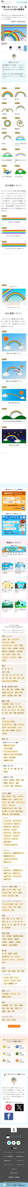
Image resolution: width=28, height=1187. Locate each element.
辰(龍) (9, 707)
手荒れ (18, 780)
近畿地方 (11, 942)
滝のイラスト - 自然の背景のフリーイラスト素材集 (20, 591)
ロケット (12, 959)
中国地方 (18, 942)
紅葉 (18, 654)
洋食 (12, 689)
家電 (18, 971)
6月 (21, 675)
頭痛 (11, 786)
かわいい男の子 (12, 727)
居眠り (21, 1005)
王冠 (12, 910)
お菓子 (4, 695)
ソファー (6, 980)
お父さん (18, 730)
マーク (5, 818)
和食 (7, 689)
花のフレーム (7, 853)
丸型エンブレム (18, 799)
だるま (8, 1019)
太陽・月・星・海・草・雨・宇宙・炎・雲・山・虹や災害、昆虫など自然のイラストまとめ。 (14, 554)
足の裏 (5, 771)
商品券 (14, 971)
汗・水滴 (11, 811)
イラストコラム (7, 1164)
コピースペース (20, 802)
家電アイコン (7, 873)
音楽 (3, 889)
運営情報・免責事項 (14, 1177)
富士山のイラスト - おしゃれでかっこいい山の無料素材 (7, 572)
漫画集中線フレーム (18, 853)
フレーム (6, 850)
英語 (20, 808)
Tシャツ (4, 907)
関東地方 (16, 939)
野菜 (15, 695)
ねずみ (12, 704)
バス (12, 956)
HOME (10, 49)
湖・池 (4, 924)
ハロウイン (5, 657)
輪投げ (20, 892)
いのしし (13, 710)
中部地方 (4, 942)
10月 (14, 678)
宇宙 (3, 921)
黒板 (3, 1008)
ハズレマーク (16, 832)
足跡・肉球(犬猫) (15, 814)
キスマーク (16, 835)
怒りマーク (7, 829)
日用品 (4, 971)
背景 (14, 796)
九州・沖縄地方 (13, 945)
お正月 (4, 639)
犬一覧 (22, 710)
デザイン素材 (6, 793)
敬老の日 (4, 651)
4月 (14, 675)
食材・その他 (19, 692)
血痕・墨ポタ (7, 841)
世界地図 (8, 936)
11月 (19, 678)
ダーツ (15, 892)
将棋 (14, 889)
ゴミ (19, 993)
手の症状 (11, 780)
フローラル (12, 805)
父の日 (9, 648)
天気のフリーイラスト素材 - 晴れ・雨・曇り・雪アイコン (7, 591)
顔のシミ (11, 783)
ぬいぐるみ (11, 895)
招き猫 (14, 1019)
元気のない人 (18, 786)
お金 (9, 971)
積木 (10, 892)
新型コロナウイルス (9, 745)
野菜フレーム (7, 862)
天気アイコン (16, 873)
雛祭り (13, 642)
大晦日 (20, 657)
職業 (15, 724)
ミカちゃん (21, 724)
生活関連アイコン (18, 870)
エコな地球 (5, 993)
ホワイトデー (6, 642)
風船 (17, 895)
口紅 (16, 904)
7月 (3, 678)
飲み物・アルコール (7, 692)
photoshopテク (20, 1156)
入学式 (16, 645)
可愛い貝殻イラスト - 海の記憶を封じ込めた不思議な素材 (20, 572)
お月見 (14, 654)
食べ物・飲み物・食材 (9, 686)
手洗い (5, 757)
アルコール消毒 (8, 748)
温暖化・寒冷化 (6, 996)
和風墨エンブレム (7, 799)
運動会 (4, 1011)
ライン (4, 802)
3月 (10, 675)
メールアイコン (17, 876)
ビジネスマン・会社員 (8, 721)
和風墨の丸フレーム (9, 856)
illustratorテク (7, 1160)
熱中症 (5, 780)
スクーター (5, 959)
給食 (7, 1008)
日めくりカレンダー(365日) (10, 681)
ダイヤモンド (6, 910)
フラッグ (4, 805)
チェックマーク (17, 820)
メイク (21, 904)
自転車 (15, 953)
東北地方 (10, 939)
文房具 (17, 1008)
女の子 (4, 727)
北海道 (4, 939)
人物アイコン (7, 876)
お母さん (4, 733)
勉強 (9, 1011)
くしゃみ (6, 786)
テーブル (6, 977)
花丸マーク (17, 823)
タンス (19, 980)
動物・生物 (6, 701)
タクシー (17, 956)
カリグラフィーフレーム (10, 859)
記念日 (4, 660)
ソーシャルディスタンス (10, 751)
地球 (3, 918)
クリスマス (13, 657)
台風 (15, 924)
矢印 (9, 802)
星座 (3, 1019)
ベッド (16, 977)
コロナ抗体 (12, 757)
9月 (10, 678)
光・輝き (4, 811)
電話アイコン (7, 879)
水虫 (22, 780)
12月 (23, 678)
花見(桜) (15, 648)
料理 (3, 689)
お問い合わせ (14, 1173)
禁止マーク (16, 826)
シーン (20, 727)
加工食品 (10, 695)
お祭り (8, 654)
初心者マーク (7, 826)
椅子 (11, 977)
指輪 (19, 907)
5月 (18, 675)
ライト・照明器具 (9, 983)
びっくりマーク (8, 823)
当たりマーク (7, 832)
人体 (5, 768)
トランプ (8, 889)
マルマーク (15, 838)
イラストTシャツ (20, 1152)
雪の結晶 (7, 927)
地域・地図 (6, 933)
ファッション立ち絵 (7, 904)
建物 (22, 971)
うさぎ (4, 707)
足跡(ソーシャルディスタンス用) (13, 754)
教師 (12, 1008)
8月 (7, 678)
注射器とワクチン (9, 760)
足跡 (3, 796)
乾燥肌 (5, 783)
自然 (3, 915)
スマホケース (20, 1160)
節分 (9, 639)
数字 (16, 808)
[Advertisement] (14, 268)
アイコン (6, 867)
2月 (7, 675)
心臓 (15, 768)
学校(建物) (5, 1005)
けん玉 (4, 895)
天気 (7, 918)
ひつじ (20, 707)
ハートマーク (7, 820)
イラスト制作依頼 (19, 49)
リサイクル (13, 993)
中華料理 (17, 689)
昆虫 (6, 713)
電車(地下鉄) (5, 956)
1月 (3, 675)
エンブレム (20, 796)
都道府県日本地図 (18, 936)
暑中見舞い (20, 651)
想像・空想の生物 (18, 713)
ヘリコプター (20, 959)
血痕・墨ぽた (19, 811)
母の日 (4, 648)
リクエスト (14, 1169)
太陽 (17, 918)
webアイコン (7, 870)
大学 (11, 1005)
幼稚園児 (12, 730)
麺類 (22, 689)
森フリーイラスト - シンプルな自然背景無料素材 (20, 610)
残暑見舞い (12, 651)
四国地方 (4, 945)
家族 (7, 730)
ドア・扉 (12, 980)
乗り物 (4, 950)
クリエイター (20, 1164)
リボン (10, 907)
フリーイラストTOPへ (14, 1026)
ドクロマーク (7, 835)
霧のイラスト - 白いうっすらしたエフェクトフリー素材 (7, 610)
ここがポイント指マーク (10, 844)
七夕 (3, 654)
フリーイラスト (21, 2)
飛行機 (10, 953)
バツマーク (7, 838)
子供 (3, 730)
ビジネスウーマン (7, 724)
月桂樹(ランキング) (7, 808)
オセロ (19, 889)
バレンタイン (15, 639)
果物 (20, 695)
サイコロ (4, 892)
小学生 (16, 1005)
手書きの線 (5, 814)
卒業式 (21, 645)
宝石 (15, 907)
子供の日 (21, 648)
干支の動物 (5, 704)
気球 (3, 962)
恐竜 (10, 713)
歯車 (13, 802)
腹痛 (17, 783)
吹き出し (8, 796)
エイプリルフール (7, 645)
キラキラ (14, 829)
